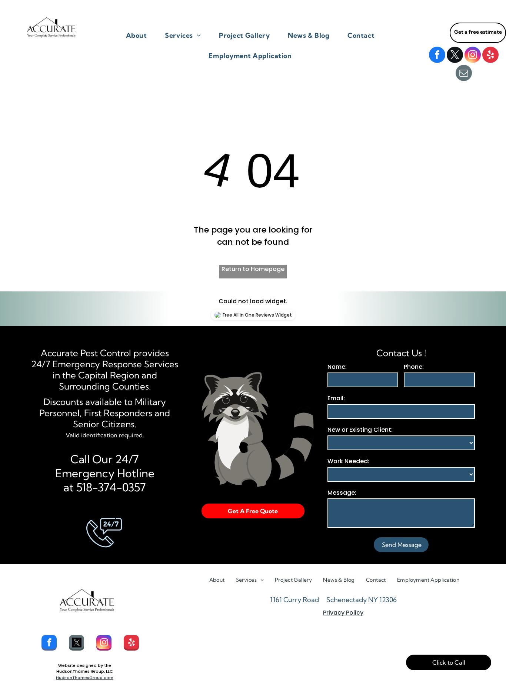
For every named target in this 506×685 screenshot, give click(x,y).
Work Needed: (348, 461)
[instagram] (473, 56)
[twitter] (455, 56)
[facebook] (437, 56)
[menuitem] (139, 35)
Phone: (414, 366)
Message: (341, 492)
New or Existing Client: (360, 429)
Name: (337, 366)
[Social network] (76, 643)
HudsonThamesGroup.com (84, 678)
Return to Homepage (253, 269)
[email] (464, 74)
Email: (336, 398)
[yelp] (490, 56)
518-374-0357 (111, 487)
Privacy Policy (343, 612)
